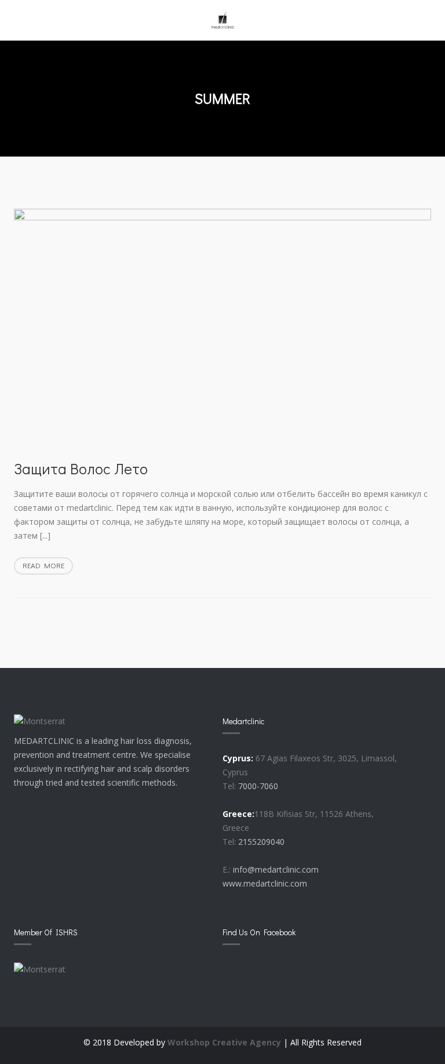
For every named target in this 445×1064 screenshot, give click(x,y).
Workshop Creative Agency (224, 1042)
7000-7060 (258, 785)
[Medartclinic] (222, 20)
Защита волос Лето (81, 468)
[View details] (223, 328)
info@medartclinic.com (276, 869)
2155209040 (261, 841)
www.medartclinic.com (264, 883)
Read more (48, 567)
